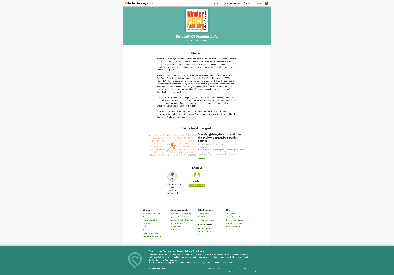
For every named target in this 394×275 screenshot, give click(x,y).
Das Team (146, 223)
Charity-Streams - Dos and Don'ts (236, 220)
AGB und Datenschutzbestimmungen (238, 217)
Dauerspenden (203, 235)
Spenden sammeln (233, 3)
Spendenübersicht (204, 228)
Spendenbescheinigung (206, 232)
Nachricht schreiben (197, 185)
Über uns (247, 3)
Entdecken (217, 3)
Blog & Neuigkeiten (149, 217)
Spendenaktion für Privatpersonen (182, 217)
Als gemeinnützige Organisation (181, 214)
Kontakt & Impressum (150, 233)
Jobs (144, 227)
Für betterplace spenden (206, 220)
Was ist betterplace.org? (151, 214)
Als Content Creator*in (178, 230)
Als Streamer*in (175, 227)
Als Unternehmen (176, 223)
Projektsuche (202, 214)
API (144, 240)
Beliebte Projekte (204, 217)
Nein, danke (215, 268)
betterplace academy (150, 220)
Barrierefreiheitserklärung (152, 236)
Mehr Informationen (157, 268)
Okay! (243, 268)
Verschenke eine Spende (233, 223)
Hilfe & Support (230, 214)
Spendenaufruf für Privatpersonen (182, 220)
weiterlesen (202, 158)
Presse (145, 230)
